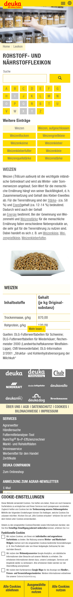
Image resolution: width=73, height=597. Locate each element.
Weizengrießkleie (54, 136)
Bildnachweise (26, 411)
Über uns (13, 407)
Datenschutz (42, 407)
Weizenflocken (19, 136)
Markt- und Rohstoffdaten (19, 444)
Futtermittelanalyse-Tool (18, 435)
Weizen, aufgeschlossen (53, 128)
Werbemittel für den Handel (20, 453)
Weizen (19, 128)
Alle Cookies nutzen (61, 588)
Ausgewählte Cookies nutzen (36, 588)
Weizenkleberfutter (19, 151)
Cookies (61, 407)
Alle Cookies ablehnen (12, 588)
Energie (12, 214)
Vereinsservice (12, 449)
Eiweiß (17, 205)
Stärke (52, 200)
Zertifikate (9, 458)
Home (6, 46)
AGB (26, 407)
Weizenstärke (54, 158)
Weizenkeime (19, 143)
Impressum (49, 411)
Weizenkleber (54, 143)
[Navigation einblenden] (63, 3)
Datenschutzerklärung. (26, 576)
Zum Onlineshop (13, 472)
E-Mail (7, 488)
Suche (6, 71)
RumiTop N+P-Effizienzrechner (24, 439)
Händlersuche (12, 430)
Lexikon (18, 46)
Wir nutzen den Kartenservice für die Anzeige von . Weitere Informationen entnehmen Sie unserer (38, 573)
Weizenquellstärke (19, 158)
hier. (68, 528)
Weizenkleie (53, 151)
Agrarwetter (10, 425)
